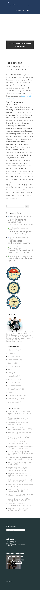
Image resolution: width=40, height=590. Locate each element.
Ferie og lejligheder (14, 366)
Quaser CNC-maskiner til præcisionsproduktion (20, 251)
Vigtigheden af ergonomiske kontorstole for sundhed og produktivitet (17, 468)
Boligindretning (13, 356)
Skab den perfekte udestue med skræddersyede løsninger (20, 221)
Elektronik (11, 363)
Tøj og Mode (12, 392)
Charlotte (23, 44)
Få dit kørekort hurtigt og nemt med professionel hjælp (20, 458)
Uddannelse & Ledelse (15, 395)
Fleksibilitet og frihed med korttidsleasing (16, 504)
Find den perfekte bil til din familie (19, 437)
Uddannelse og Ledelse (16, 399)
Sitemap (9, 582)
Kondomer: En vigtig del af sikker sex (20, 485)
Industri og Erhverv (14, 379)
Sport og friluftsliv (14, 389)
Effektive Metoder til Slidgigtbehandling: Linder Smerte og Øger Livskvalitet (15, 559)
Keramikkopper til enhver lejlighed (20, 259)
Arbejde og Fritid (13, 350)
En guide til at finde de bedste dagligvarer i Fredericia (18, 474)
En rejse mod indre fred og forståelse (20, 462)
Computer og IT (13, 360)
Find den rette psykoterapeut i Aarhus (20, 241)
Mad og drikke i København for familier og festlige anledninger (18, 452)
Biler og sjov (12, 353)
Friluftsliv (11, 369)
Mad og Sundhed (14, 382)
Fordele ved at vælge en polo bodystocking (20, 232)
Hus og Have (12, 376)
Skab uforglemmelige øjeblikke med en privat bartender (20, 480)
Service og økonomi (14, 386)
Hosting (10, 373)
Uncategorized (13, 402)
